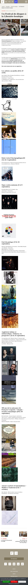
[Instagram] (9, 564)
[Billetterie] (16, 1)
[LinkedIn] (18, 564)
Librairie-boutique (14, 6)
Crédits (14, 573)
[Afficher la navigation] (26, 1)
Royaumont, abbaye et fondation (2, 1)
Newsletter (14, 558)
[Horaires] (9, 1)
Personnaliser (22, 581)
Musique (7, 10)
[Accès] (12, 1)
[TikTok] (22, 564)
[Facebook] (5, 564)
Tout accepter (6, 581)
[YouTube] (14, 564)
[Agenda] (6, 1)
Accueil (3, 6)
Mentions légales (14, 576)
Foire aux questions (14, 571)
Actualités (8, 6)
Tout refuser (14, 581)
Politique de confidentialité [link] (14, 583)
